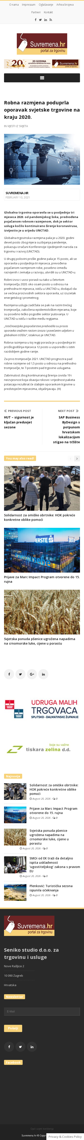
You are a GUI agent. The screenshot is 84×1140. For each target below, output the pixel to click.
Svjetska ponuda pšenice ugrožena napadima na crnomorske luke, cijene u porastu (39, 641)
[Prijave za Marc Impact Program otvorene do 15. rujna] (15, 815)
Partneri (36, 12)
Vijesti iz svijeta (17, 126)
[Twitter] (40, 20)
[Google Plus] (32, 674)
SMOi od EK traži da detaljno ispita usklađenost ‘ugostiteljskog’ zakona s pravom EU (55, 864)
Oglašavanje (46, 5)
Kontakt (48, 12)
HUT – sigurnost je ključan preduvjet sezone (19, 422)
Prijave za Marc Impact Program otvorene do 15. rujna (53, 811)
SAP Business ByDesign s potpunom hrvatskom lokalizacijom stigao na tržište (66, 429)
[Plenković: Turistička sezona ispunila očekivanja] (15, 892)
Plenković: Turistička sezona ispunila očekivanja (51, 888)
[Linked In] (45, 20)
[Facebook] (36, 20)
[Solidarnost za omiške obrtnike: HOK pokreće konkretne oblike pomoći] (15, 791)
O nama (14, 5)
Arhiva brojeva (64, 5)
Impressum (28, 5)
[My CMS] (42, 44)
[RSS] (51, 20)
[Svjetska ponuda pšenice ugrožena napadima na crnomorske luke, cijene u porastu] (15, 837)
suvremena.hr (17, 193)
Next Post (66, 411)
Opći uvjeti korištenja (42, 1128)
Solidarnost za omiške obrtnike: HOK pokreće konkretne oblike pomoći (39, 517)
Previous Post (19, 411)
